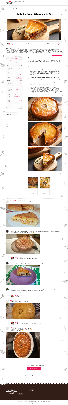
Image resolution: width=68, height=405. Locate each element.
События (16, 4)
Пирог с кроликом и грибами (45, 190)
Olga (11, 327)
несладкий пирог (13, 112)
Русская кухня (8, 114)
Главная (7, 8)
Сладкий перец (9, 87)
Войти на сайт (35, 4)
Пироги (14, 8)
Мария (12, 44)
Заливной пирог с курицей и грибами (32, 190)
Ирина (11, 300)
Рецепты (20, 393)
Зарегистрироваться (58, 44)
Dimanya (12, 230)
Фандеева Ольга (13, 288)
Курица (9, 81)
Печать (18, 107)
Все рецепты (10, 8)
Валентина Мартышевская (15, 200)
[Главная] (9, 2)
